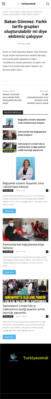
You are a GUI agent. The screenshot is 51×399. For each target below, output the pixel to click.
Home (5, 12)
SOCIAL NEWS (14, 12)
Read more (9, 211)
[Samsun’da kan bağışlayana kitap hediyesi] (9, 135)
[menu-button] (4, 4)
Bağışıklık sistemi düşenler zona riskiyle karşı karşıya (23, 185)
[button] (47, 3)
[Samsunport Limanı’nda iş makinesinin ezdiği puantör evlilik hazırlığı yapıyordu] (9, 147)
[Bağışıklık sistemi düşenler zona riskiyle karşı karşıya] (9, 123)
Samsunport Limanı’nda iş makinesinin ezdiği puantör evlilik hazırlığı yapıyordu (32, 146)
